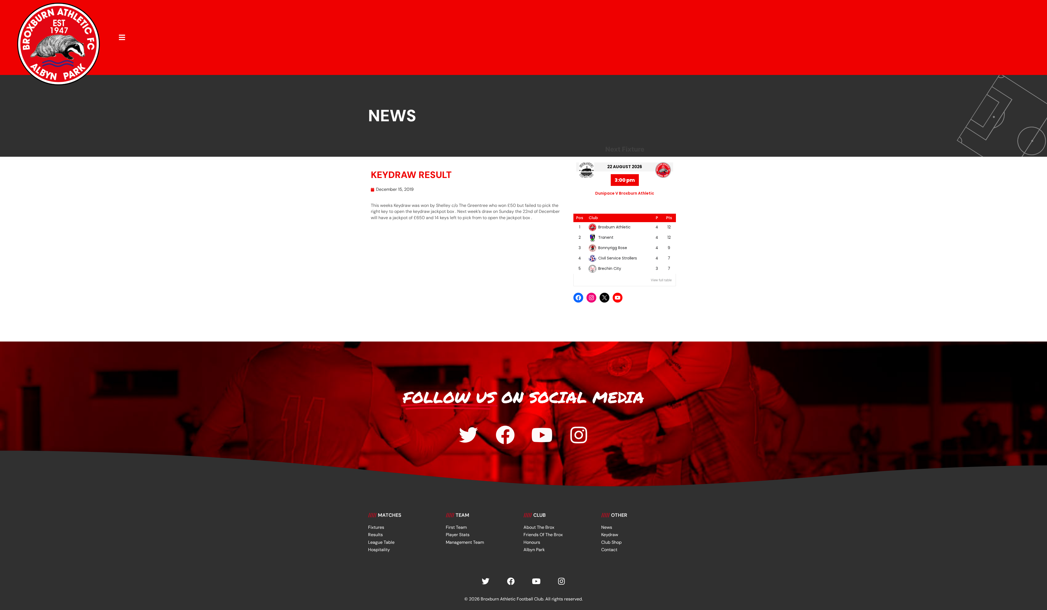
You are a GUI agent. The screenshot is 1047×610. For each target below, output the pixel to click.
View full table (661, 280)
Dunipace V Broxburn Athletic (624, 193)
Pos (579, 218)
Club (593, 218)
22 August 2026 (624, 167)
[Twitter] (468, 435)
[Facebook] (578, 298)
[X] (604, 298)
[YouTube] (617, 298)
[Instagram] (591, 298)
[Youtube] (542, 435)
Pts (669, 218)
